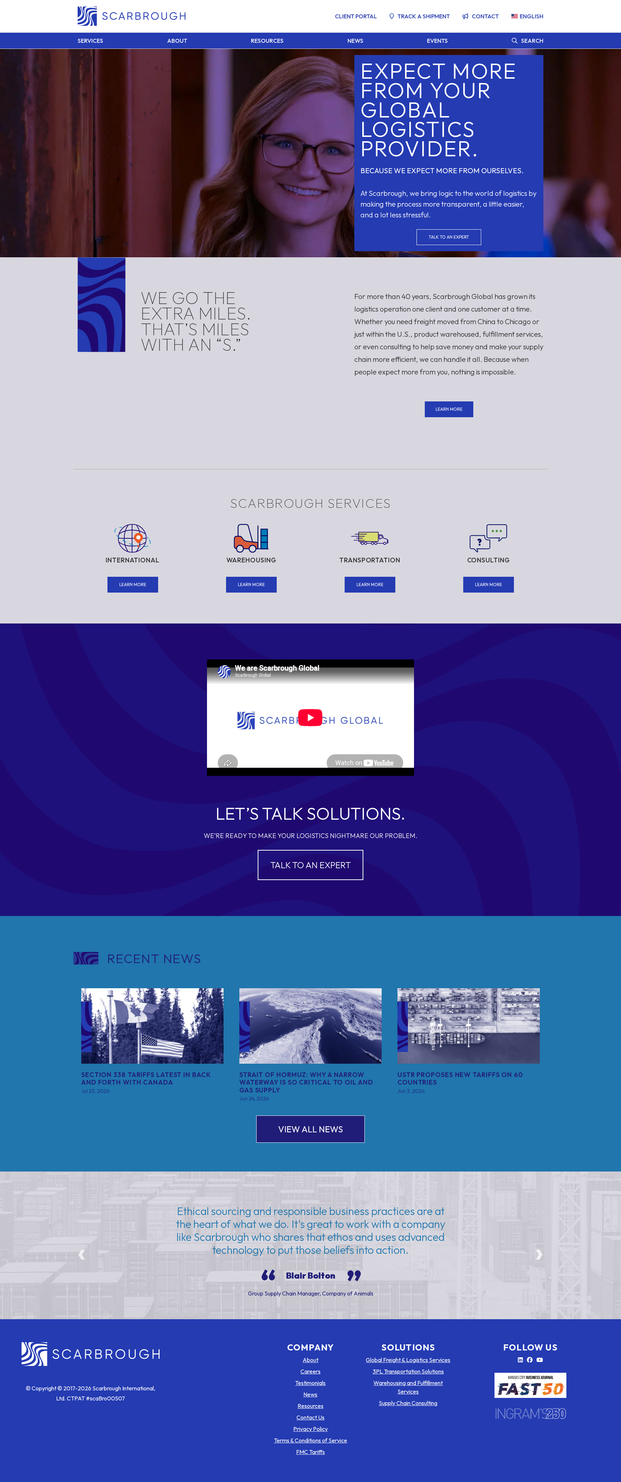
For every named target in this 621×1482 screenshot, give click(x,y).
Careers (310, 1371)
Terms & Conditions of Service (310, 1440)
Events (437, 40)
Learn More (449, 409)
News (355, 40)
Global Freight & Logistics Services (408, 1359)
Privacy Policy (310, 1428)
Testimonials (310, 1382)
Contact (485, 16)
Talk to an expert (449, 237)
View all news (310, 1129)
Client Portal (356, 16)
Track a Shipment (423, 16)
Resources (267, 40)
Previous (82, 1251)
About (177, 40)
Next (539, 1251)
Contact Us (310, 1417)
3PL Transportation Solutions (408, 1371)
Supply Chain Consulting (408, 1403)
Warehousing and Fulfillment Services (408, 1387)
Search (532, 40)
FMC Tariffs (310, 1451)
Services (90, 40)
